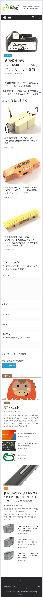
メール (5, 314)
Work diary (8, 55)
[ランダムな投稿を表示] (38, 17)
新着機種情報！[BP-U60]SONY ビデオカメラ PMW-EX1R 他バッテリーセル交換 (21, 84)
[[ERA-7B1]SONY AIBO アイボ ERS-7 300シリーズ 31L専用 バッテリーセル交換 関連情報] (9, 543)
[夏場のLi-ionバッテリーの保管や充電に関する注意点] (9, 446)
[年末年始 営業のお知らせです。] (9, 435)
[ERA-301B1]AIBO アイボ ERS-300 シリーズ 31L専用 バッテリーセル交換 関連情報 (28, 528)
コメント (6, 275)
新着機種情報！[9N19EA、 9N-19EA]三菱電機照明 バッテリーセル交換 (21, 140)
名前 (5, 304)
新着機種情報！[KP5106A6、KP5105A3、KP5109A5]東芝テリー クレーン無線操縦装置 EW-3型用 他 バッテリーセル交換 (20, 241)
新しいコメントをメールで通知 (14, 354)
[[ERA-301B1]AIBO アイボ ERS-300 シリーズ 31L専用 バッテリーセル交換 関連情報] (9, 530)
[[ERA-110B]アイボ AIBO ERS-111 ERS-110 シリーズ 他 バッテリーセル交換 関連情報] (21, 475)
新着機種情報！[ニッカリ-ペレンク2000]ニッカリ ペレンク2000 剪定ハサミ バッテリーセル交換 (21, 190)
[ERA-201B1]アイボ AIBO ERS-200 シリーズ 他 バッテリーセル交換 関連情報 (28, 555)
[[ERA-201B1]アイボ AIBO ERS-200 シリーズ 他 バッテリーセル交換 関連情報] (9, 557)
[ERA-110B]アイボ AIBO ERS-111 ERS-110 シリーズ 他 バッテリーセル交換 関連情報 (21, 497)
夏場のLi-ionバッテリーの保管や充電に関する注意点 (28, 444)
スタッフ (19, 74)
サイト (4, 324)
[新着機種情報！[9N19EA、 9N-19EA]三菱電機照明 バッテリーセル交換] (21, 107)
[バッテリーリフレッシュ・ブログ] (4, 17)
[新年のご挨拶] (21, 389)
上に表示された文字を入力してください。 (18, 337)
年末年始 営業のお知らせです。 (28, 434)
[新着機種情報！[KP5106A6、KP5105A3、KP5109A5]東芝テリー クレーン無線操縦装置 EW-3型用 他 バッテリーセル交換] (21, 206)
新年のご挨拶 (11, 407)
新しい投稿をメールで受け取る (14, 361)
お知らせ (7, 403)
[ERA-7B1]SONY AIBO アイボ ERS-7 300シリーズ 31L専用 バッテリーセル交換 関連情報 (28, 542)
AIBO (6, 489)
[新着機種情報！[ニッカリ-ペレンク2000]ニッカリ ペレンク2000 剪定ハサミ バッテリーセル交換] (21, 156)
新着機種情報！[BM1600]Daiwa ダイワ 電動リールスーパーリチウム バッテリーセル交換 (20, 92)
